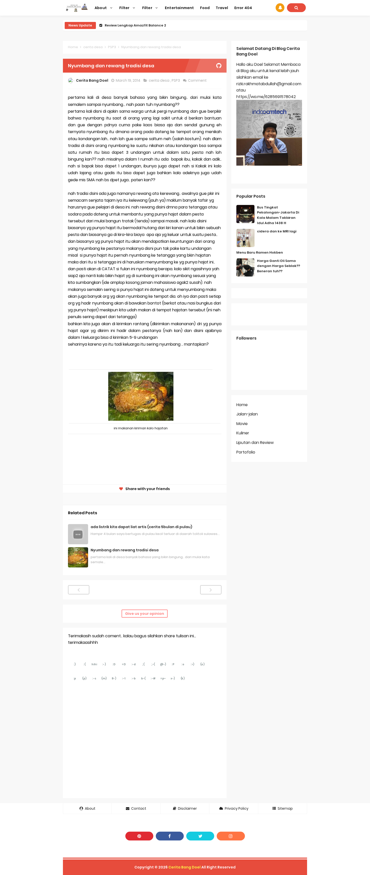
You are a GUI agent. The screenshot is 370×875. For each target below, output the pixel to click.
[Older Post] (210, 589)
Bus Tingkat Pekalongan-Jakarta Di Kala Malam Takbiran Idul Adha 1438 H (278, 215)
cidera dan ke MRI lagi (276, 231)
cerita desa (159, 80)
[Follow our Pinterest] (139, 836)
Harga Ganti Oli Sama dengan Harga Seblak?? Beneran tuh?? (278, 266)
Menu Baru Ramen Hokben (259, 252)
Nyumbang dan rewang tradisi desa (125, 550)
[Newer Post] (78, 589)
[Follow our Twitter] (200, 836)
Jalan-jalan (247, 414)
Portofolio (245, 452)
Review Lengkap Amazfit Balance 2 (135, 25)
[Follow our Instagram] (231, 836)
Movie (242, 424)
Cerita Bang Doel (184, 867)
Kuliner (242, 433)
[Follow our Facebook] (170, 836)
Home (242, 405)
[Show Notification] (280, 7)
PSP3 (176, 80)
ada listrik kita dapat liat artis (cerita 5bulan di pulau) (141, 526)
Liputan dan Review (255, 442)
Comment (197, 80)
